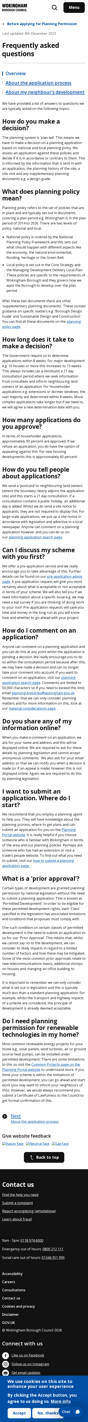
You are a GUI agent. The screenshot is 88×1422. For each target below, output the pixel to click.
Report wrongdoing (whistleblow (28, 1211)
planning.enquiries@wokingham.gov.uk (43, 693)
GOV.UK (8, 1322)
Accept (19, 1413)
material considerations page (32, 708)
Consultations (13, 1290)
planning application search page (35, 537)
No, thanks (48, 1413)
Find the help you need (20, 1194)
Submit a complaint (17, 1203)
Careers (8, 1281)
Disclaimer (10, 1314)
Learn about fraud (17, 1219)
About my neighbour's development (45, 92)
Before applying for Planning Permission (41, 23)
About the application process (38, 83)
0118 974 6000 (32, 1240)
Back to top (47, 1157)
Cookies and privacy (18, 1306)
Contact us (11, 1298)
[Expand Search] (54, 7)
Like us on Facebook (28, 1355)
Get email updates (26, 1372)
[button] (12, 1144)
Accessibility (12, 1273)
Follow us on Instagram (30, 1364)
